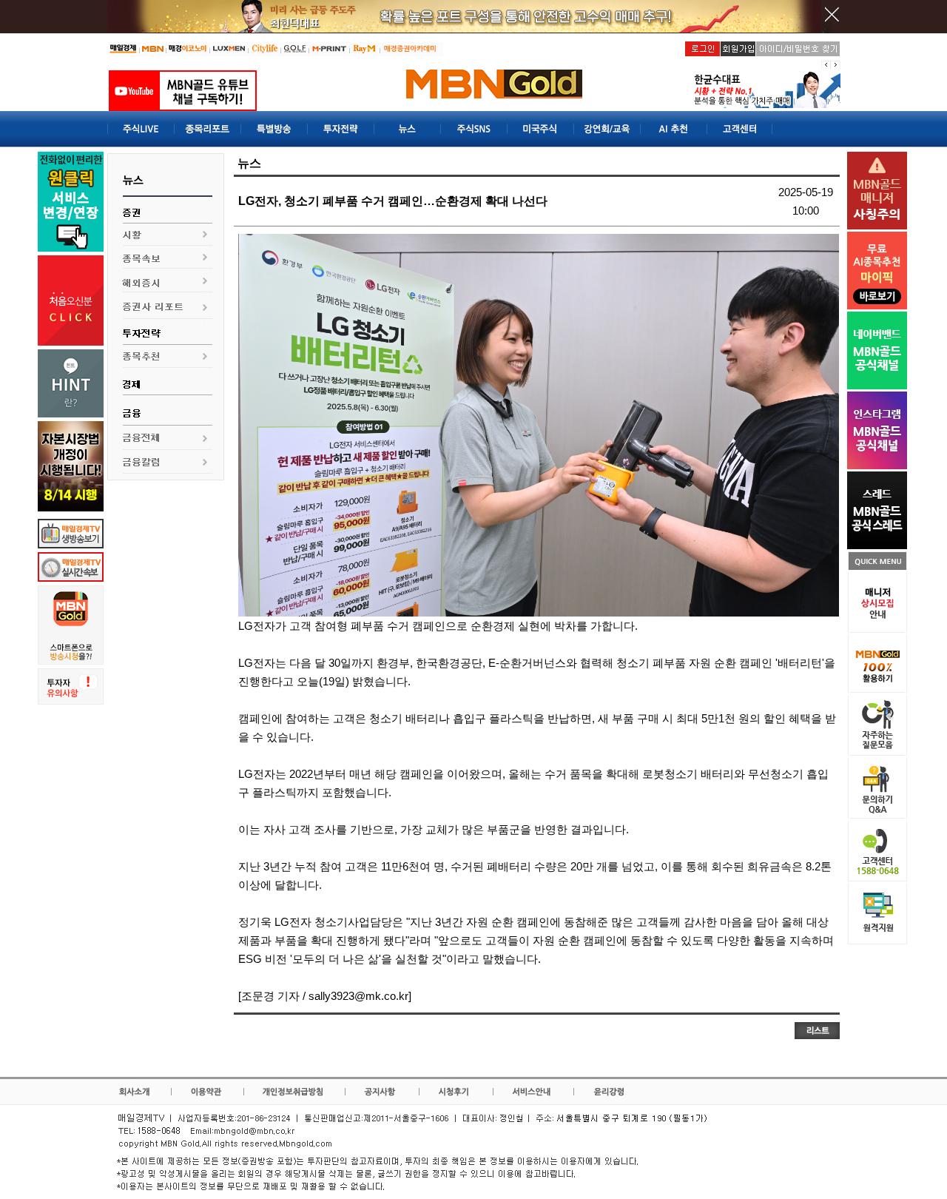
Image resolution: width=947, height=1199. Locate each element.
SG (254, 959)
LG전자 (256, 625)
